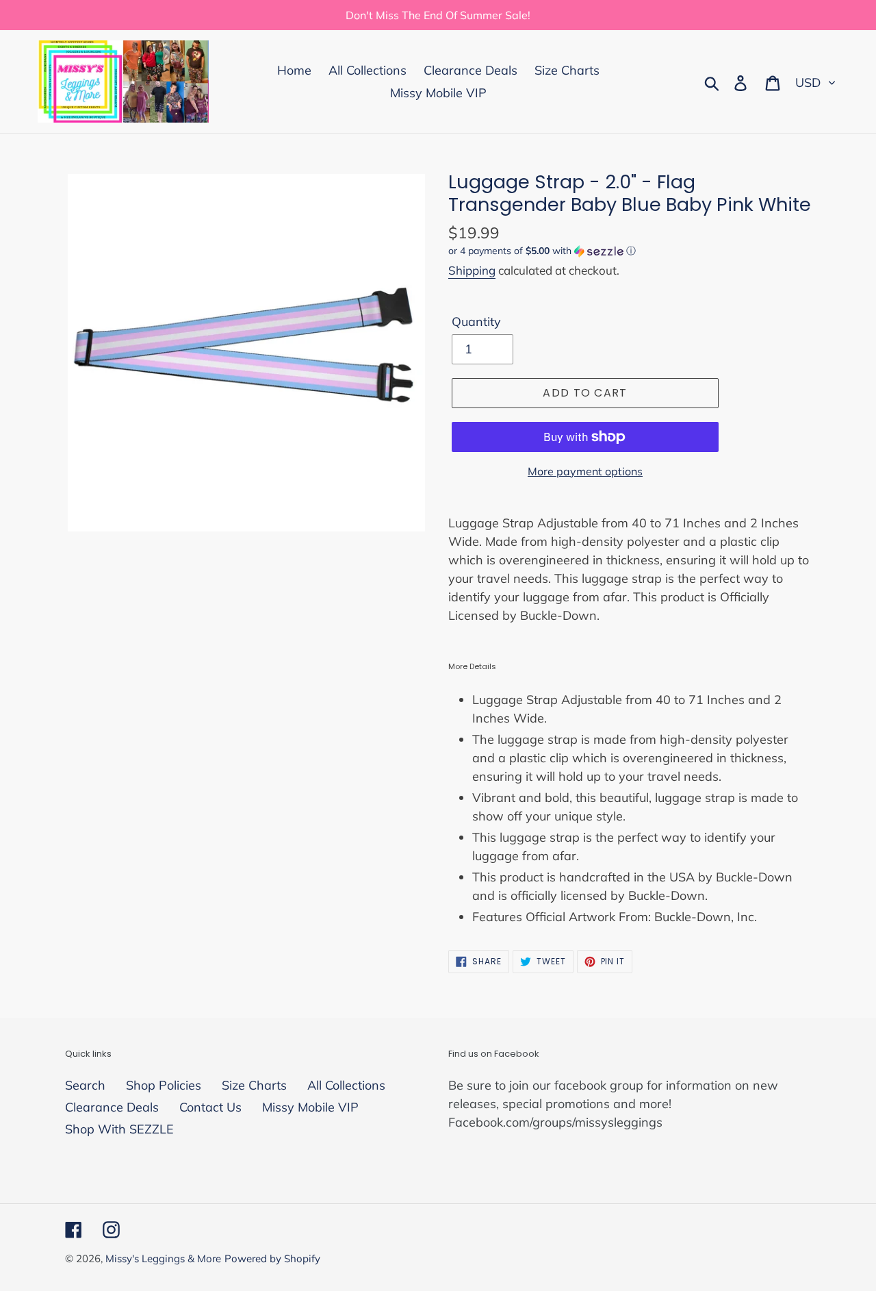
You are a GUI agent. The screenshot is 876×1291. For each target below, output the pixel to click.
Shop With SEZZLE (119, 1129)
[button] (629, 251)
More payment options (585, 471)
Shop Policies (163, 1085)
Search (85, 1085)
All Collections (346, 1085)
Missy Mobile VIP (310, 1107)
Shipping (471, 270)
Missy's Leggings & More (163, 1258)
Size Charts (254, 1085)
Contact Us (210, 1107)
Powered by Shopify (272, 1258)
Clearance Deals (112, 1107)
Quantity (476, 321)
